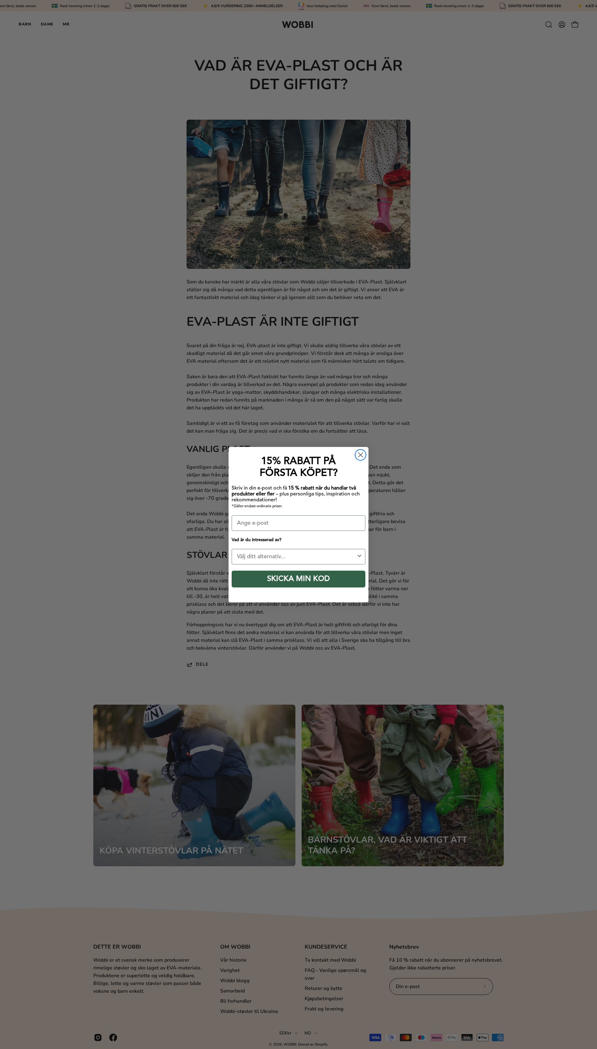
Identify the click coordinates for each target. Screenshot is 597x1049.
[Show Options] (359, 556)
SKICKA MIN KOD (298, 579)
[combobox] (296, 556)
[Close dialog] (360, 454)
